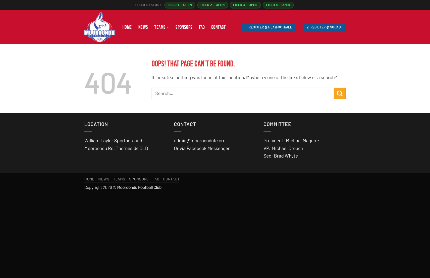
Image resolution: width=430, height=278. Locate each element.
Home (127, 27)
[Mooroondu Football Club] (99, 27)
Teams (159, 27)
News (143, 27)
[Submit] (340, 93)
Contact (218, 27)
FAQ (202, 27)
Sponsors (183, 27)
